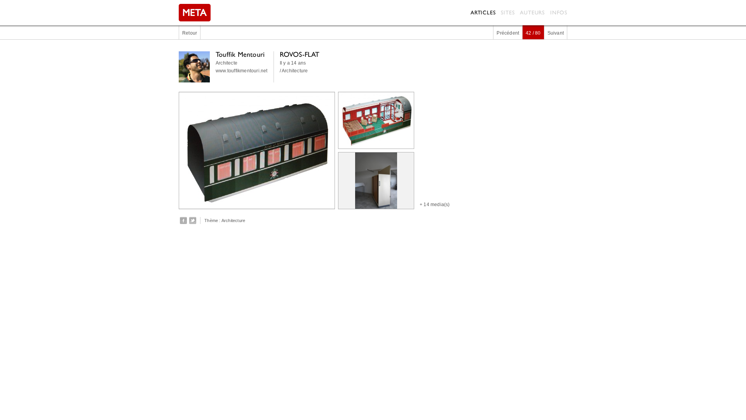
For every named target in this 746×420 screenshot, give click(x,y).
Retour (189, 33)
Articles (483, 12)
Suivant (555, 33)
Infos (558, 12)
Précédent (508, 33)
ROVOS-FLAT (300, 54)
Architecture (233, 220)
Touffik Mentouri (240, 54)
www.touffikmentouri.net (242, 71)
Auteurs (532, 12)
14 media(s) (437, 204)
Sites (507, 12)
